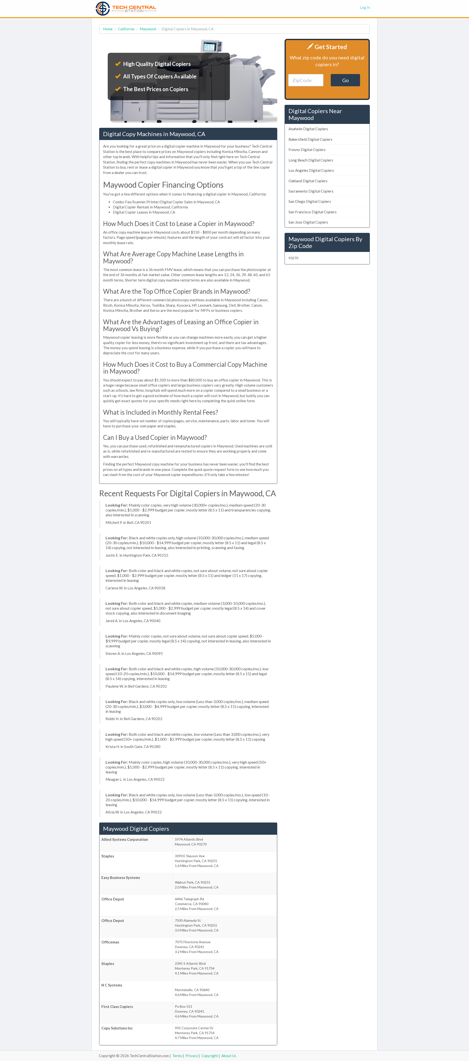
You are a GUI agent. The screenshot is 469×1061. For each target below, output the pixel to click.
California (126, 29)
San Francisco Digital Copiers (312, 212)
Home (108, 29)
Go (345, 80)
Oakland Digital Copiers (308, 181)
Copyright (209, 1055)
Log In (365, 7)
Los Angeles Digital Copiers (311, 170)
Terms (177, 1055)
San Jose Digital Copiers (308, 222)
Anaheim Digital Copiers (308, 129)
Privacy (191, 1055)
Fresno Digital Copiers (307, 149)
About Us (228, 1055)
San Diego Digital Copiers (309, 201)
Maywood (148, 29)
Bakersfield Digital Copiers (310, 139)
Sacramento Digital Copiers (310, 191)
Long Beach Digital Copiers (310, 160)
